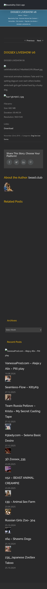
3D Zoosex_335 (15, 459)
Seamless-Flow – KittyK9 (22, 387)
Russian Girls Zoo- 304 (20, 520)
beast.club (35, 177)
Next (39, 40)
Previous (30, 40)
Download (8, 128)
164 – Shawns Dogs (18, 538)
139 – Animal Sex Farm (20, 501)
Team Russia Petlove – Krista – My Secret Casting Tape (22, 411)
